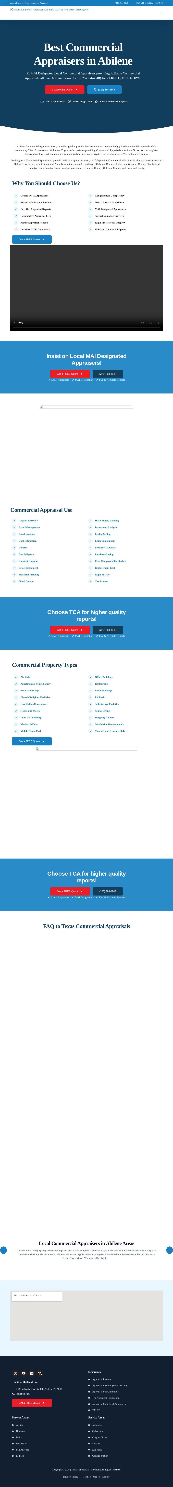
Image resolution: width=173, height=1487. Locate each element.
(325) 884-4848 (23, 1394)
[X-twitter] (15, 1373)
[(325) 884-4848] (13, 1394)
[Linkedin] (31, 1373)
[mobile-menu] (158, 13)
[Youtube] (23, 1373)
